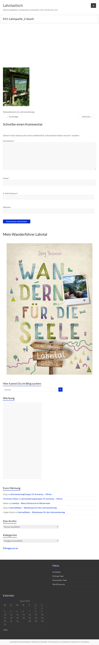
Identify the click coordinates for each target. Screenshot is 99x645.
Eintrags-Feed (58, 576)
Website (6, 207)
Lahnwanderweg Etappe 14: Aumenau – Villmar (31, 494)
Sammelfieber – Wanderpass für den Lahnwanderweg (33, 507)
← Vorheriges (12, 116)
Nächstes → (87, 116)
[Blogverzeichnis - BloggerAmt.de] (10, 548)
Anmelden (56, 572)
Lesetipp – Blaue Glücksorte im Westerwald (30, 503)
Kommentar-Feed (59, 580)
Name (6, 178)
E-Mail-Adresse (10, 193)
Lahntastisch (13, 5)
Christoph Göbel (10, 498)
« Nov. (5, 630)
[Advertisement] (49, 43)
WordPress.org (58, 584)
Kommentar (9, 141)
